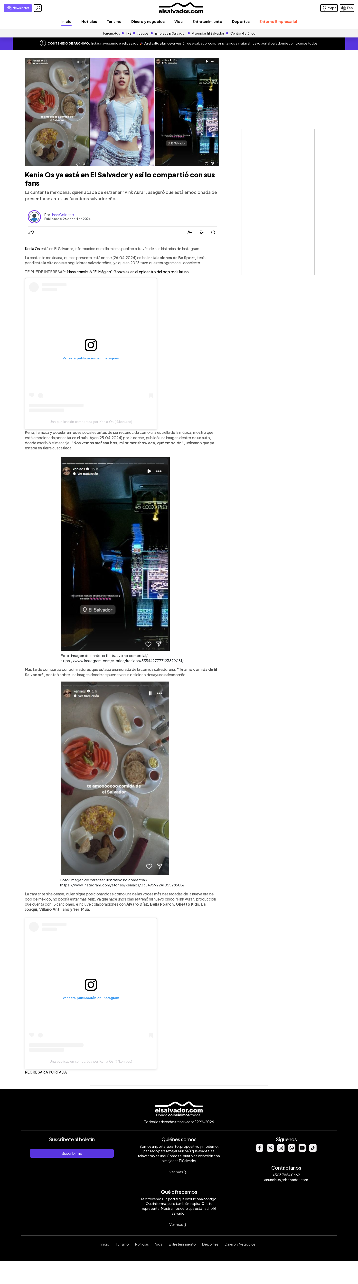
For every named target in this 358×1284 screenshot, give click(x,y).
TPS (129, 33)
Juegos (143, 33)
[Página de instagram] (281, 1150)
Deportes (241, 21)
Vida (178, 21)
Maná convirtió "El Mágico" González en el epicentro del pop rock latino (128, 271)
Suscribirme (71, 1153)
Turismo (114, 21)
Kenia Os (33, 248)
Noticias (89, 21)
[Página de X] (270, 1150)
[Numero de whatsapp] (291, 1150)
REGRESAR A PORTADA (46, 1072)
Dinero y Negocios (240, 1244)
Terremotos (111, 33)
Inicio (66, 21)
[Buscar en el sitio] (38, 8)
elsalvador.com (203, 43)
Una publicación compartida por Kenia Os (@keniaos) (90, 422)
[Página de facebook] (259, 1150)
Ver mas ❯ (178, 1171)
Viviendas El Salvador (208, 33)
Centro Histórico (242, 33)
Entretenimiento (207, 21)
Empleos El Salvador (170, 33)
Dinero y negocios (148, 21)
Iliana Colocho (62, 214)
